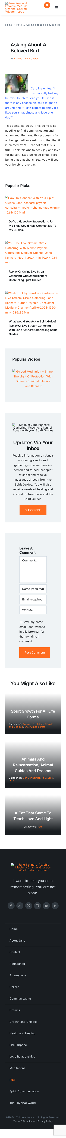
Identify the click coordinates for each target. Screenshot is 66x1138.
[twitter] (28, 905)
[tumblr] (55, 905)
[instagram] (37, 905)
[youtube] (46, 905)
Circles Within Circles (26, 58)
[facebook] (11, 905)
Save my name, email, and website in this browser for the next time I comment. (32, 631)
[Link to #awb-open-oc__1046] (47, 5)
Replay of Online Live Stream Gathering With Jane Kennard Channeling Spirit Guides (28, 276)
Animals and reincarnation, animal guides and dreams (33, 765)
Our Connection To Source (38, 777)
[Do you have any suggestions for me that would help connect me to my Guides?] (33, 198)
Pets (42, 726)
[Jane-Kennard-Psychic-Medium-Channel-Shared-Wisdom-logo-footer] (33, 864)
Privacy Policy (45, 1121)
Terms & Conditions (24, 1121)
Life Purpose (31, 726)
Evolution (38, 724)
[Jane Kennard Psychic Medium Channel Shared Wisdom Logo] (18, 3)
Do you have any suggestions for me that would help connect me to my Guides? (32, 226)
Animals (27, 724)
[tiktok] (19, 905)
